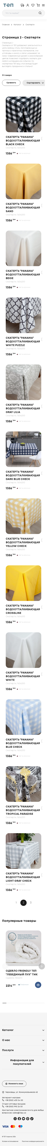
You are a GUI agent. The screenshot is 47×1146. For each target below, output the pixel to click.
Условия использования (10, 1141)
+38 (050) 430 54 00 (14, 1100)
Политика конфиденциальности (33, 1141)
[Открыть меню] (43, 5)
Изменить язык (15, 1084)
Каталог (17, 25)
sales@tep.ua (19, 1113)
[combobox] (23, 13)
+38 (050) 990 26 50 (14, 1106)
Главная (6, 25)
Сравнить (11, 83)
